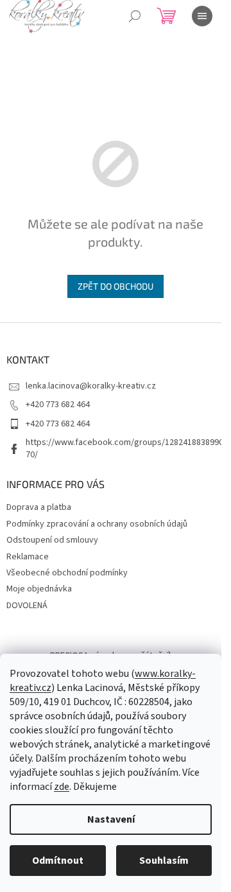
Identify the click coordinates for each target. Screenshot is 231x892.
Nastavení (111, 819)
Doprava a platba (38, 507)
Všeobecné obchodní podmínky (67, 572)
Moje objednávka (39, 588)
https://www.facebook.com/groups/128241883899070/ (124, 448)
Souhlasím (164, 860)
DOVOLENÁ (26, 605)
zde (61, 787)
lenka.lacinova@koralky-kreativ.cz (91, 386)
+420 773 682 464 (58, 404)
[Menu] (202, 16)
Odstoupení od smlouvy (52, 540)
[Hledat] (135, 16)
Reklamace (27, 556)
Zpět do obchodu (115, 286)
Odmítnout (57, 860)
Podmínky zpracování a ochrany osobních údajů (96, 524)
